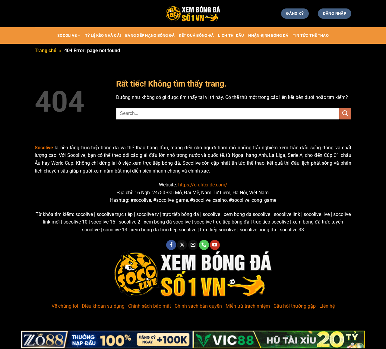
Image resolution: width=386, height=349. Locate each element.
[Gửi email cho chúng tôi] (193, 245)
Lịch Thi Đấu (231, 35)
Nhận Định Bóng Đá (268, 35)
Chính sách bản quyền (198, 306)
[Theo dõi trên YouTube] (215, 245)
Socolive (67, 35)
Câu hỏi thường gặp (295, 306)
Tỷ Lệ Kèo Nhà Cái (103, 35)
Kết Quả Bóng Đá (196, 35)
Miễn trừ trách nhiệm (248, 306)
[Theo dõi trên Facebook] (171, 245)
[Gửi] (345, 113)
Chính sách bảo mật (149, 306)
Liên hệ (327, 306)
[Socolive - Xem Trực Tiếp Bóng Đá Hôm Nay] (193, 13)
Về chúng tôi (65, 306)
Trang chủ (45, 50)
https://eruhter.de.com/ (202, 185)
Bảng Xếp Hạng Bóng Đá (150, 35)
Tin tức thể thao (311, 35)
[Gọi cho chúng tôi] (204, 245)
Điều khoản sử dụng (103, 306)
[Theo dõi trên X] (182, 245)
